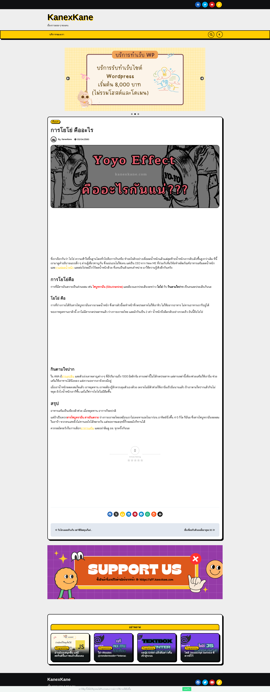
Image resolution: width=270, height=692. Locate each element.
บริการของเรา (57, 34)
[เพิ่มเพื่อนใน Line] (135, 79)
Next (202, 79)
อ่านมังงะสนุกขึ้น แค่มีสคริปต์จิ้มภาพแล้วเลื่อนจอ (69, 654)
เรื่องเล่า (55, 121)
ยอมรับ (187, 689)
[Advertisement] (135, 231)
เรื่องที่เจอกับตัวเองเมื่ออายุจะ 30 (198, 530)
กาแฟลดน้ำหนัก (64, 267)
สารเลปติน (68, 376)
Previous (68, 79)
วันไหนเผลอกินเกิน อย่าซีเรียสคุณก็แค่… (74, 530)
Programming (62, 648)
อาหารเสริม (87, 428)
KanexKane (70, 17)
